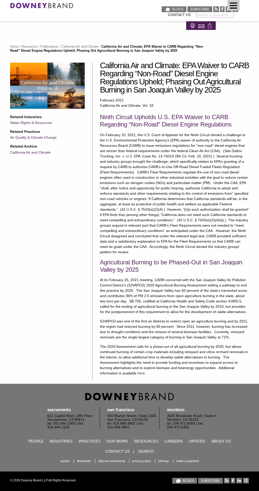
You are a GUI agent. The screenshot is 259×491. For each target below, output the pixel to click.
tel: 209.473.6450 (181, 423)
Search (146, 451)
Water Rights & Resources (31, 123)
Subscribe (199, 9)
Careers (173, 441)
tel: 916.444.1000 (61, 423)
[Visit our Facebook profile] (222, 9)
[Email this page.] (202, 25)
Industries (61, 441)
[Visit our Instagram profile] (246, 480)
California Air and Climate (79, 46)
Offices (197, 441)
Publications (49, 46)
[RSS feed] (216, 9)
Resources (29, 46)
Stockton (175, 409)
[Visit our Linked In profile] (239, 480)
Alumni (65, 461)
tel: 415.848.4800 (121, 423)
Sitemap (163, 461)
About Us (221, 441)
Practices (89, 441)
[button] (233, 5)
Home (14, 46)
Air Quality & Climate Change (33, 137)
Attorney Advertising (111, 461)
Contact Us (179, 15)
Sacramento (59, 409)
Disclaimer (84, 461)
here (141, 373)
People (36, 441)
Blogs (177, 9)
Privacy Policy (141, 461)
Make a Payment (187, 461)
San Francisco (120, 409)
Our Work (117, 441)
